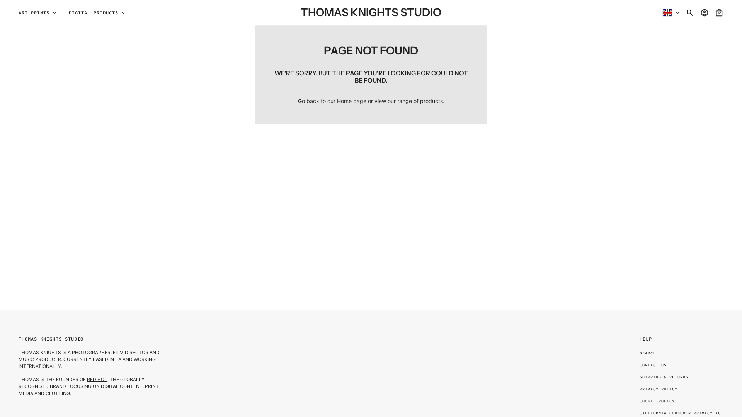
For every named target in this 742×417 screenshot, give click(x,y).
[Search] (690, 12)
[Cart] (719, 12)
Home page (351, 101)
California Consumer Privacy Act (681, 412)
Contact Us (653, 365)
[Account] (704, 12)
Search (648, 353)
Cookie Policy (657, 400)
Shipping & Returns (664, 377)
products (431, 101)
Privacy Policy (658, 389)
